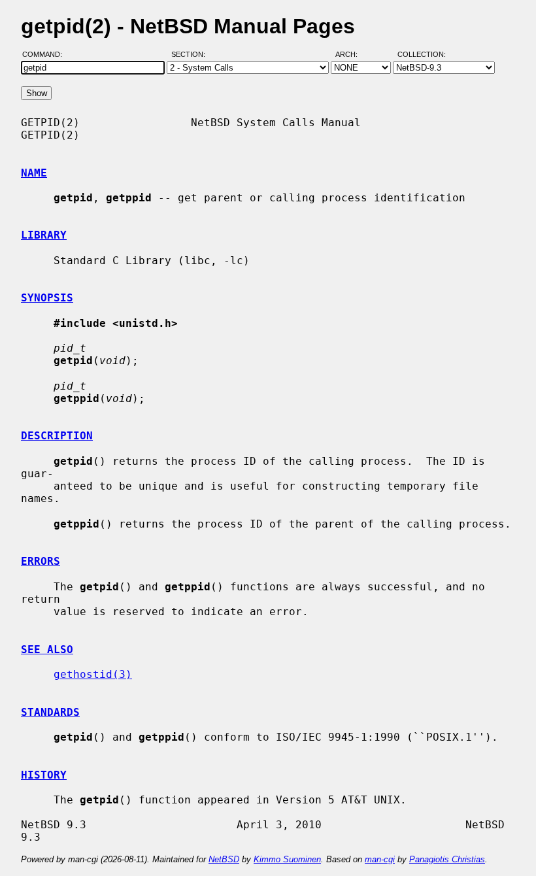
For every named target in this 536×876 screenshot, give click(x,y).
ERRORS (40, 561)
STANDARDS (50, 712)
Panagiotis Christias (447, 859)
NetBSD (224, 859)
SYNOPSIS (47, 298)
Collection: (421, 54)
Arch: (352, 54)
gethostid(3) (93, 674)
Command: (46, 54)
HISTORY (44, 775)
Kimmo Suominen (287, 859)
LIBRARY (44, 235)
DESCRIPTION (57, 436)
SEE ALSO (47, 649)
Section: (191, 54)
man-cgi (380, 859)
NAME (34, 173)
